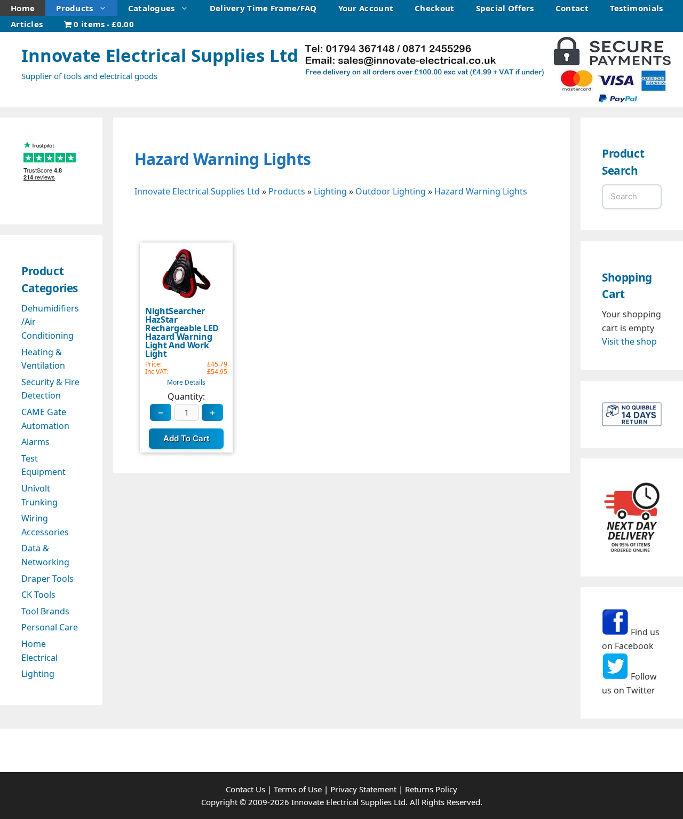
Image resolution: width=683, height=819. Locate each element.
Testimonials (636, 8)
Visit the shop (629, 341)
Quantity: (186, 397)
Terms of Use (298, 789)
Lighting (330, 191)
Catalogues (151, 8)
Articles (27, 24)
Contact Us (245, 789)
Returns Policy (431, 789)
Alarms (35, 442)
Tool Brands (45, 611)
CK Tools (38, 594)
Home (23, 8)
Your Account (366, 8)
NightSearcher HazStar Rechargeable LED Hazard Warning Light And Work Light (182, 332)
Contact (572, 8)
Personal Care (49, 627)
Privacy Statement (363, 789)
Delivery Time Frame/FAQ (263, 8)
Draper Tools (47, 578)
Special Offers (505, 8)
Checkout (434, 8)
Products (74, 8)
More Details (186, 382)
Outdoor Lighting (390, 191)
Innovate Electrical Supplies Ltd (159, 55)
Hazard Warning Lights (222, 159)
